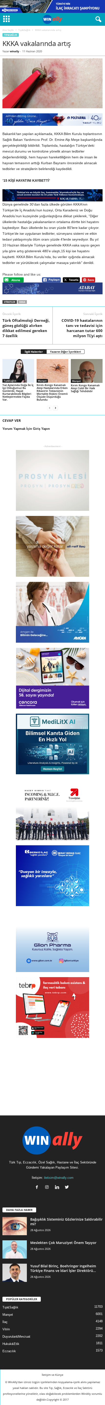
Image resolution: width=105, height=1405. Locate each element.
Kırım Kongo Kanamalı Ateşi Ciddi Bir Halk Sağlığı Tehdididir (85, 388)
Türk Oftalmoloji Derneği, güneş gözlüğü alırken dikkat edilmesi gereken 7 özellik (26, 328)
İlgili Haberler (34, 351)
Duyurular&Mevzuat (16, 1336)
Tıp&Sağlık (24, 30)
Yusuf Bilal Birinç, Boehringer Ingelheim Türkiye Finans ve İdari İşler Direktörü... (63, 1268)
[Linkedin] (58, 1187)
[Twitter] (67, 1187)
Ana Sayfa (8, 30)
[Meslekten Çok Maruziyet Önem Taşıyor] (14, 1249)
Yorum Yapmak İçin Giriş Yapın (26, 429)
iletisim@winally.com (59, 1178)
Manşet (42, 380)
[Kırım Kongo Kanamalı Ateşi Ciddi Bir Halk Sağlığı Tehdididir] (87, 371)
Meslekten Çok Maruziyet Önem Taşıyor (63, 1242)
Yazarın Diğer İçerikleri (65, 351)
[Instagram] (48, 1187)
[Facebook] (38, 1187)
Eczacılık (9, 1351)
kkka (22, 302)
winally (14, 51)
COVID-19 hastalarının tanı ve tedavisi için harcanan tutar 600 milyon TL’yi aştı (82, 328)
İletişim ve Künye (52, 1375)
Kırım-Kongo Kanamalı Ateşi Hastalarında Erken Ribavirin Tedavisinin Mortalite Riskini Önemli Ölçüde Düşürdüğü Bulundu (52, 392)
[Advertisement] (52, 1073)
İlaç (5, 1322)
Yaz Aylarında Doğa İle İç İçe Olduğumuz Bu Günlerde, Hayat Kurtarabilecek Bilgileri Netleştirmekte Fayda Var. (17, 392)
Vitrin (6, 1329)
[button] (97, 19)
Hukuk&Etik (10, 1344)
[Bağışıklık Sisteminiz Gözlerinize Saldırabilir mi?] (14, 1226)
